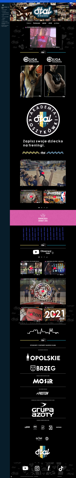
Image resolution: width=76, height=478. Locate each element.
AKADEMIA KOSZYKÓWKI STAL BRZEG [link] (5, 23)
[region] (38, 1)
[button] (75, 4)
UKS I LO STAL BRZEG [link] (5, 16)
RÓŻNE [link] (3, 19)
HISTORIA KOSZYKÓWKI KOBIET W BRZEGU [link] (5, 26)
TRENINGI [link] (3, 18)
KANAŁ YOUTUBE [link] (4, 21)
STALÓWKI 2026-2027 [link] (5, 12)
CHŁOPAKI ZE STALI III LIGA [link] (5, 15)
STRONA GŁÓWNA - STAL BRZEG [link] (5, 8)
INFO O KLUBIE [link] (4, 9)
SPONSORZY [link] (4, 11)
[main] (43, 345)
